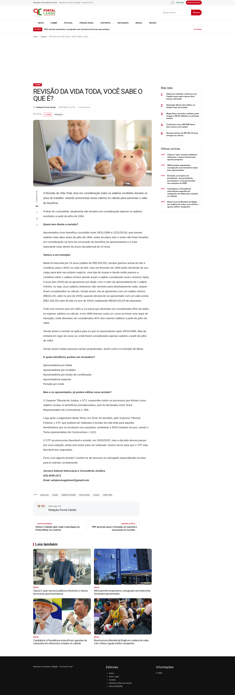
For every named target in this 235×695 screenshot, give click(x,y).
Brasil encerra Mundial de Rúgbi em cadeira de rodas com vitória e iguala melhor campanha (121, 642)
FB (173, 2)
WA (36, 206)
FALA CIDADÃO (116, 686)
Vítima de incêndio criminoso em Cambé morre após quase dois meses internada (181, 96)
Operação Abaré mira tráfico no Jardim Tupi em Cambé (180, 106)
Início (41, 23)
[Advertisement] (117, 61)
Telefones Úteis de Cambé (120, 683)
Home (111, 673)
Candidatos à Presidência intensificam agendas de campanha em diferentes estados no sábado (60, 642)
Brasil (139, 23)
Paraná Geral (87, 23)
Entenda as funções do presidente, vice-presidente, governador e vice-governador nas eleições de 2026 (181, 179)
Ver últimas (198, 29)
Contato (112, 680)
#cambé (55, 495)
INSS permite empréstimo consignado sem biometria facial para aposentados (76, 29)
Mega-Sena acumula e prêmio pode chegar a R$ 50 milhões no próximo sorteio (182, 115)
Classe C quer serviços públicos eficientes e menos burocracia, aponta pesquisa (60, 592)
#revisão (96, 495)
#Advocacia (44, 495)
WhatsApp (180, 2)
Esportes (106, 23)
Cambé (54, 23)
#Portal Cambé (84, 495)
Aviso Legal (114, 676)
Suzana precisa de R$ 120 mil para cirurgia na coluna (182, 134)
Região (152, 23)
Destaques (123, 23)
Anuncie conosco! (193, 2)
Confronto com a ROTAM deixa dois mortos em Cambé (180, 125)
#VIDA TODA (107, 495)
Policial (68, 23)
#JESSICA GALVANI (68, 495)
